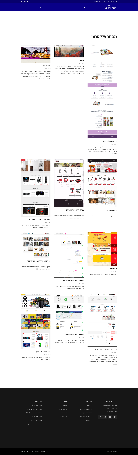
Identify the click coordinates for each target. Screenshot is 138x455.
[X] (27, 1)
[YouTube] (24, 1)
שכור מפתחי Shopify (36, 420)
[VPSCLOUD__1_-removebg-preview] (110, 7)
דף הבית (49, 451)
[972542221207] (115, 409)
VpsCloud (109, 451)
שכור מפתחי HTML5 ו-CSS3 (34, 409)
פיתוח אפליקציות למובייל (85, 416)
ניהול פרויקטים (63, 409)
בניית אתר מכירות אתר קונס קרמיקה (38, 261)
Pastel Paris (46, 66)
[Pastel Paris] (35, 46)
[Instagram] (21, 1)
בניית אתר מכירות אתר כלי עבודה (106, 349)
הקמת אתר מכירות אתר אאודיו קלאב (38, 219)
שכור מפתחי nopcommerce (34, 424)
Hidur (82, 60)
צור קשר (23, 451)
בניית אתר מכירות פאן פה (42, 351)
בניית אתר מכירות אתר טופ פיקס (73, 280)
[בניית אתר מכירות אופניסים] (69, 160)
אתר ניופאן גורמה (111, 210)
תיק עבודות (30, 451)
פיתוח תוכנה (89, 405)
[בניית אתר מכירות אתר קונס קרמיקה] (35, 233)
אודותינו (65, 405)
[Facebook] (30, 1)
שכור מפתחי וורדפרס (36, 416)
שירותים (37, 451)
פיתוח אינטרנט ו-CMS (86, 409)
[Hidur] (69, 46)
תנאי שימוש (64, 413)
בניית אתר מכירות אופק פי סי (74, 334)
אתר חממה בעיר (111, 268)
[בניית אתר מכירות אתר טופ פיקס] (69, 233)
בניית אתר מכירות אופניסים (75, 210)
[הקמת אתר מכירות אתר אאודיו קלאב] (35, 160)
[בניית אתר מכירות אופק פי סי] (69, 295)
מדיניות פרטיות (63, 416)
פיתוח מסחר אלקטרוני (86, 413)
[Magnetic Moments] (102, 46)
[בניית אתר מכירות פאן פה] (35, 295)
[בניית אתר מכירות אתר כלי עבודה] (102, 295)
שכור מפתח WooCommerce (34, 413)
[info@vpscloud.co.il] (115, 406)
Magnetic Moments (110, 141)
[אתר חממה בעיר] (102, 233)
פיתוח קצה (89, 420)
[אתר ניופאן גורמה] (102, 160)
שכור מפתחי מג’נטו (37, 405)
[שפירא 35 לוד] (115, 412)
